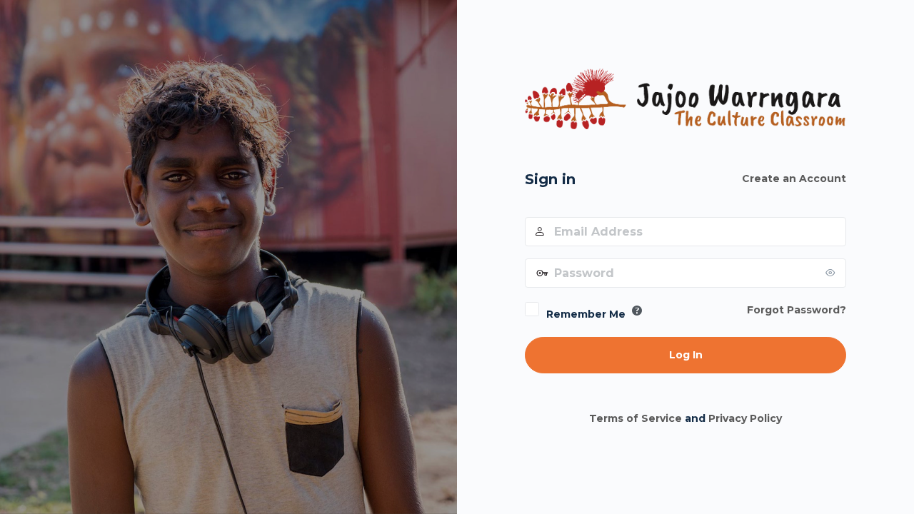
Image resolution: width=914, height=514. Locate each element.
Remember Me (586, 314)
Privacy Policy (745, 418)
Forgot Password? (796, 309)
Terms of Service (635, 418)
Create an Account (794, 178)
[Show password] (832, 272)
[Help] (637, 310)
